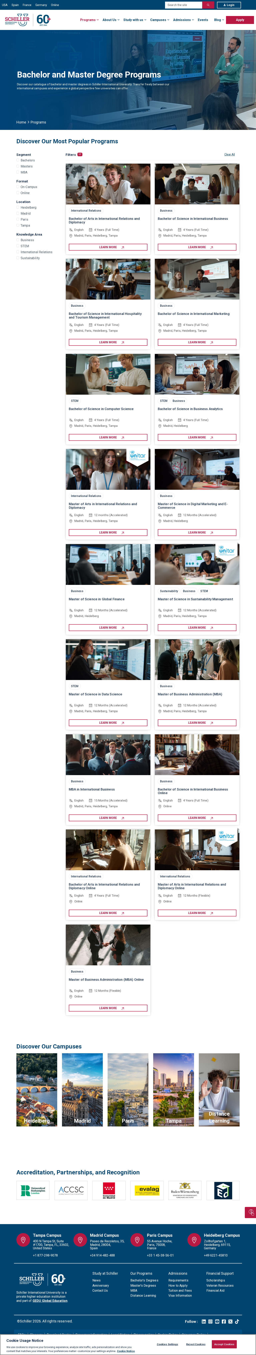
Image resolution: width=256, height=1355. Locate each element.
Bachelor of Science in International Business (193, 218)
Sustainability (30, 258)
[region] (128, 1344)
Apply (240, 20)
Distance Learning (143, 1295)
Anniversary (100, 1285)
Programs (88, 20)
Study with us (133, 20)
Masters (27, 166)
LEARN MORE (108, 247)
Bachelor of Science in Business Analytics (190, 409)
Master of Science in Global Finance (97, 599)
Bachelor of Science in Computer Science (101, 409)
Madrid (26, 213)
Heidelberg (29, 207)
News (96, 1280)
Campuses (158, 20)
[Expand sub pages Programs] (254, 17)
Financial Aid (215, 1290)
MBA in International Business (92, 789)
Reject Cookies (195, 1344)
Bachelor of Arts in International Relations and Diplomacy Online (104, 886)
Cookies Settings (167, 1344)
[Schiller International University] (28, 20)
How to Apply (178, 1285)
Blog (217, 20)
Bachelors (28, 160)
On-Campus (29, 187)
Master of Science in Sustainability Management (195, 599)
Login (230, 5)
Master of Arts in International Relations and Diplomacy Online (192, 886)
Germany (41, 5)
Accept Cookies (224, 1344)
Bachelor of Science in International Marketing (194, 314)
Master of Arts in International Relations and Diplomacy (103, 505)
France (27, 5)
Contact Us (100, 1290)
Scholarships (215, 1280)
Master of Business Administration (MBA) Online (106, 979)
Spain (15, 5)
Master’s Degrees (143, 1285)
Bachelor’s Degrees (144, 1280)
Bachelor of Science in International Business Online (193, 791)
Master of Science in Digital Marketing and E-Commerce (193, 505)
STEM (25, 246)
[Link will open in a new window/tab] (204, 1321)
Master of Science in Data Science (95, 694)
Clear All (229, 154)
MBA (24, 172)
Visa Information (180, 1295)
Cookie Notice (126, 1350)
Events (203, 20)
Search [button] (208, 5)
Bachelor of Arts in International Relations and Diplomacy (104, 220)
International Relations (36, 252)
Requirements (178, 1280)
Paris (24, 219)
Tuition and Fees (180, 1290)
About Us (109, 20)
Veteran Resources (220, 1285)
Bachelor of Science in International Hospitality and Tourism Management (105, 315)
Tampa (25, 225)
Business (27, 240)
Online (55, 5)
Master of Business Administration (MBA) (190, 694)
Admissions (182, 20)
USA (5, 5)
